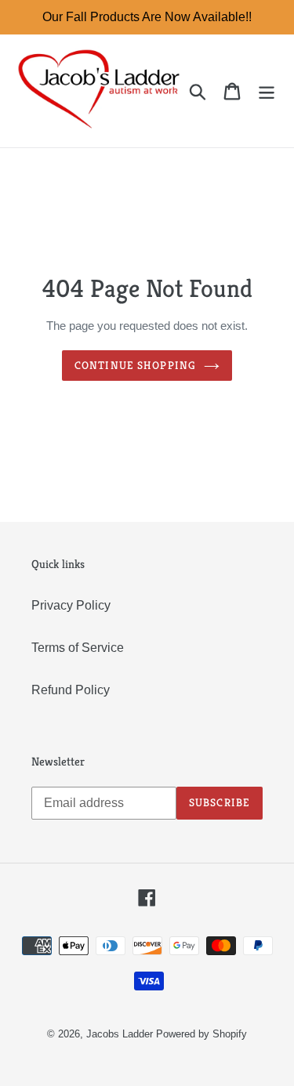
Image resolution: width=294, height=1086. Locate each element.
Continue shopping (135, 365)
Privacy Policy (71, 605)
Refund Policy (70, 690)
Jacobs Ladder (119, 1034)
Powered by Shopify (201, 1034)
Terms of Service (77, 647)
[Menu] (266, 91)
